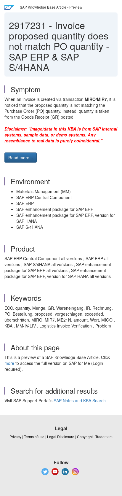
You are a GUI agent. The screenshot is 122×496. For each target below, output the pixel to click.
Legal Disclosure (60, 436)
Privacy (15, 436)
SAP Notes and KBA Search (80, 400)
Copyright (85, 436)
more (9, 363)
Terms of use (34, 436)
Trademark (104, 436)
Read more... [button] (20, 157)
